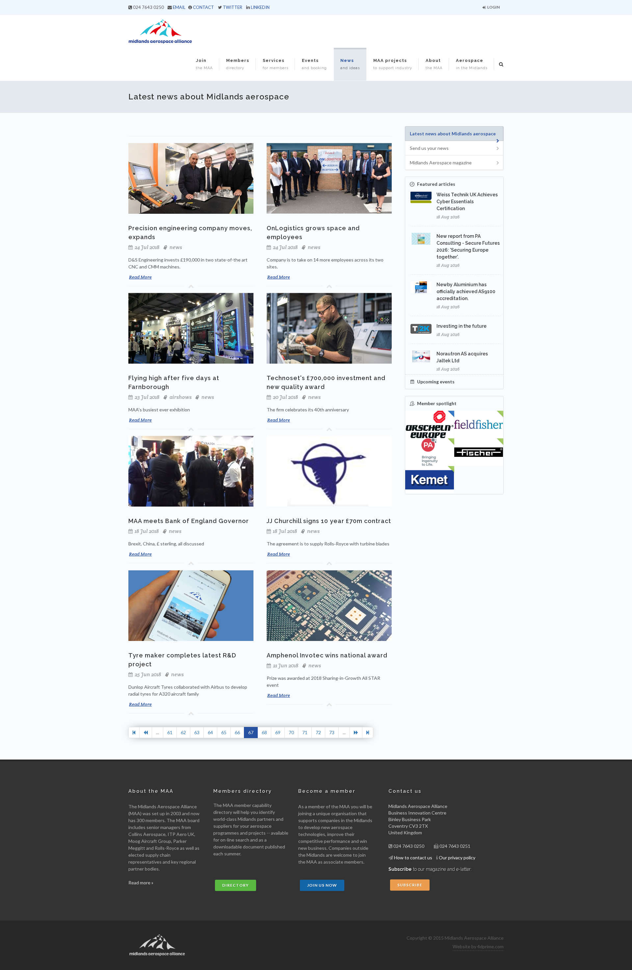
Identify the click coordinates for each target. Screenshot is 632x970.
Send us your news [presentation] (429, 148)
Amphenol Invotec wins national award (327, 655)
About (434, 64)
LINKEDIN (260, 7)
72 (318, 732)
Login (493, 7)
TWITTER (232, 7)
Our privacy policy (457, 857)
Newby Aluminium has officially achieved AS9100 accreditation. (465, 291)
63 (196, 732)
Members (237, 64)
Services (275, 64)
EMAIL (179, 7)
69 (277, 732)
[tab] (454, 133)
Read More (140, 277)
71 (304, 732)
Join (204, 64)
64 (210, 732)
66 (237, 732)
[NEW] (478, 424)
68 (264, 732)
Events (314, 64)
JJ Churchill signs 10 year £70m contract (329, 520)
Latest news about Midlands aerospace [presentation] (453, 133)
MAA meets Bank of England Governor (188, 520)
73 (331, 732)
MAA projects (392, 64)
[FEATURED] (429, 424)
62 (183, 732)
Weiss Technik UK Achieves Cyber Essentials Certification (467, 201)
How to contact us (413, 857)
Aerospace (471, 64)
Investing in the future (461, 326)
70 (291, 732)
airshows (181, 397)
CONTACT (203, 7)
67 (250, 732)
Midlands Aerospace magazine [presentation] (441, 162)
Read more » (140, 882)
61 (169, 732)
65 (223, 732)
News (350, 64)
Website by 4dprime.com (478, 946)
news (176, 247)
